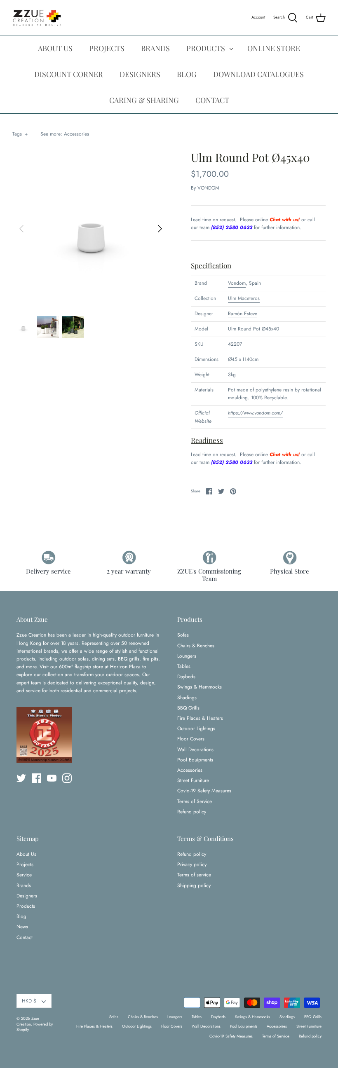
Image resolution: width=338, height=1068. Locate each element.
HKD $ (29, 1001)
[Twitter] (21, 778)
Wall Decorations (195, 749)
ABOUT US (55, 48)
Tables (183, 666)
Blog (21, 916)
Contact (24, 937)
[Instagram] (67, 778)
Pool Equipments (195, 760)
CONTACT (212, 100)
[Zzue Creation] (37, 17)
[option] (90, 228)
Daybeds (186, 676)
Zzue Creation (27, 1021)
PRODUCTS (205, 48)
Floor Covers (190, 738)
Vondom (237, 283)
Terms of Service (194, 801)
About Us (26, 854)
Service (24, 874)
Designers (26, 895)
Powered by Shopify (34, 1027)
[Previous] (21, 229)
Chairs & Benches (195, 645)
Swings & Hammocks (199, 687)
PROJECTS (106, 48)
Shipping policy (194, 885)
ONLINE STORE (273, 48)
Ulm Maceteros (244, 298)
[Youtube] (51, 778)
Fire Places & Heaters (200, 718)
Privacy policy (192, 864)
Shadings (187, 697)
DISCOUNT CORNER (68, 74)
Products (25, 906)
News (22, 926)
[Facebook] (36, 778)
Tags (20, 134)
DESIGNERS (140, 74)
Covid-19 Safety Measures (204, 790)
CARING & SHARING (144, 100)
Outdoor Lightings (196, 728)
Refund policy (191, 811)
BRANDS (155, 48)
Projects (24, 864)
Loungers (186, 656)
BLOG (187, 74)
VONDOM (208, 188)
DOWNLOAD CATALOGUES (258, 74)
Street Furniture (193, 780)
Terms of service (194, 874)
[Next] (160, 229)
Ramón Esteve (242, 313)
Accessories (76, 134)
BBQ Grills (188, 708)
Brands (23, 885)
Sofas (183, 635)
